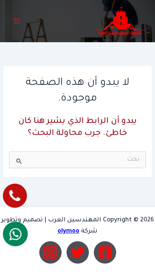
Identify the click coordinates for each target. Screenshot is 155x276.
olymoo (68, 231)
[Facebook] (105, 252)
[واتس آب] (15, 234)
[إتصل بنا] (15, 196)
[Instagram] (50, 252)
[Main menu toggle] (17, 21)
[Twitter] (78, 252)
